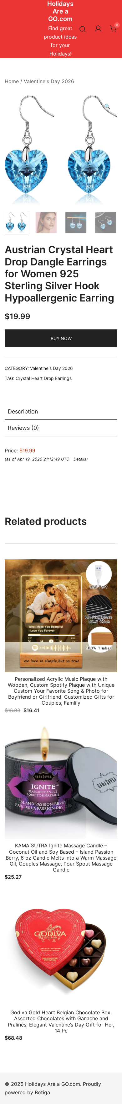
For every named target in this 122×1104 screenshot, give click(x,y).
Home (12, 81)
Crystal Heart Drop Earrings (44, 378)
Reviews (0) (23, 427)
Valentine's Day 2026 (49, 81)
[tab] (61, 412)
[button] (107, 106)
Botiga (42, 1092)
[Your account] (98, 29)
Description (23, 411)
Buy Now (61, 338)
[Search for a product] (83, 29)
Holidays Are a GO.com (60, 11)
